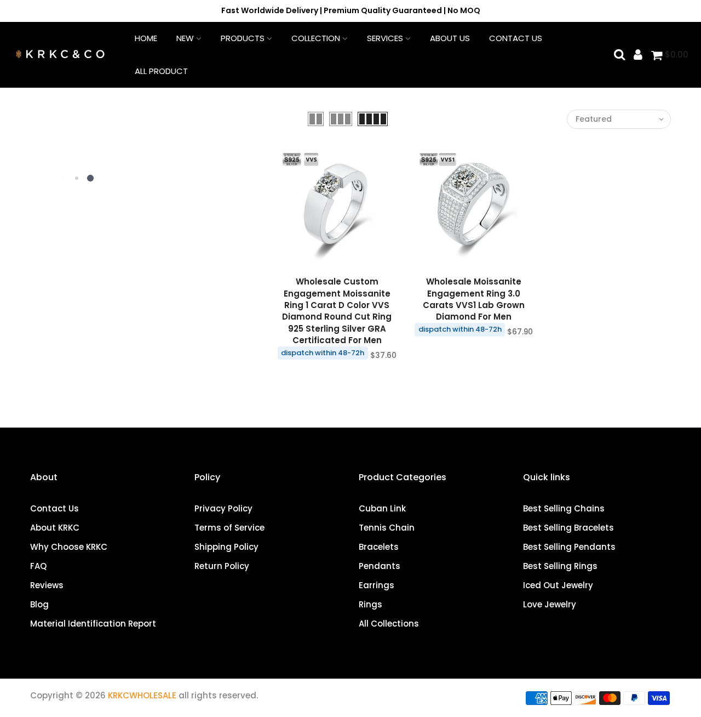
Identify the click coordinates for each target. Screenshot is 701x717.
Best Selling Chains (564, 508)
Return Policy (221, 566)
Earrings (376, 585)
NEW (185, 38)
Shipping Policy (226, 547)
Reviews (47, 585)
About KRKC (54, 527)
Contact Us (54, 508)
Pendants (379, 566)
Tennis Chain (387, 527)
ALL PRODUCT (161, 71)
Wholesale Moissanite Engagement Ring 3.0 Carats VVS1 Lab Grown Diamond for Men (474, 299)
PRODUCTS (243, 38)
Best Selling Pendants (569, 547)
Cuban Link (382, 508)
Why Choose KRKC (68, 547)
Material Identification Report (93, 623)
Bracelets (379, 547)
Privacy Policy (223, 508)
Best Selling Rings (560, 566)
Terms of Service (229, 527)
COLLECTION (315, 38)
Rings (370, 604)
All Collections (389, 623)
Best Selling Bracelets (568, 527)
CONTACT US (515, 38)
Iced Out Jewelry (558, 585)
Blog (39, 604)
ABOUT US (450, 38)
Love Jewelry (549, 604)
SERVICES (385, 38)
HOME (146, 38)
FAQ (38, 566)
